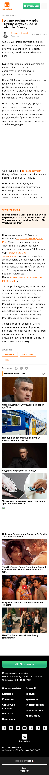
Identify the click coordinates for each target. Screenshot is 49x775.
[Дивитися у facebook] (4, 728)
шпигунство (10, 354)
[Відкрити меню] (44, 6)
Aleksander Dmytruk (19, 33)
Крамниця (32, 699)
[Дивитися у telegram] (18, 728)
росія (7, 360)
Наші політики (34, 710)
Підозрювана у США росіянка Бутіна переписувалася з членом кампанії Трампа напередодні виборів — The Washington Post (24, 218)
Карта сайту (33, 716)
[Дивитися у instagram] (11, 728)
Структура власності (8, 706)
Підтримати (31, 6)
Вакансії (31, 688)
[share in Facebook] (16, 368)
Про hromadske (11, 688)
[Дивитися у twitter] (31, 728)
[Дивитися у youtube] (24, 728)
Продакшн (8, 719)
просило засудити (31, 171)
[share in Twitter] (21, 368)
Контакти (8, 699)
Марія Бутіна (27, 354)
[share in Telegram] (26, 368)
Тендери (31, 694)
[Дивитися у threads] (45, 728)
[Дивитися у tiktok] (38, 728)
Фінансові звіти (35, 705)
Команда (7, 694)
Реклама (7, 713)
